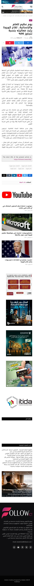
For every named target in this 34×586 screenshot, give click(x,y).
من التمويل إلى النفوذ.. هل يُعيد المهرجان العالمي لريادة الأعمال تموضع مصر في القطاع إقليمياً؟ (18, 454)
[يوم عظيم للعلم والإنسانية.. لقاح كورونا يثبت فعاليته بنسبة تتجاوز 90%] (17, 57)
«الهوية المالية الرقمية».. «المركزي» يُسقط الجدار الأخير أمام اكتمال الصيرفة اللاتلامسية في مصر (17, 451)
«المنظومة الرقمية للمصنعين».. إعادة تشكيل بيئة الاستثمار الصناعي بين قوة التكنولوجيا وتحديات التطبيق (17, 462)
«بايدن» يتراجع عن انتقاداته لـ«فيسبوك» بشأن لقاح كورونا (18, 261)
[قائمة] (31, 7)
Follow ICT (19, 38)
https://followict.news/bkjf (22, 159)
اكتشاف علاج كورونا (26, 166)
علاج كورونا (28, 168)
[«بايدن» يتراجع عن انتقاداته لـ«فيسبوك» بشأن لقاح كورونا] (17, 249)
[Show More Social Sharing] (3, 42)
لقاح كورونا (21, 168)
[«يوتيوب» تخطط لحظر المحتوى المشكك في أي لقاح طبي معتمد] (17, 195)
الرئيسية (30, 16)
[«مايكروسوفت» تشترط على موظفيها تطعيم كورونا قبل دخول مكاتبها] (17, 222)
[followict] (17, 6)
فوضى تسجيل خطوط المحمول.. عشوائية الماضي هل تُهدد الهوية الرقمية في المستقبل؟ (18, 458)
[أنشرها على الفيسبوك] (28, 42)
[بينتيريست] (9, 42)
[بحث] (3, 7)
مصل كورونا (13, 168)
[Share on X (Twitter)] (19, 42)
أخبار (31, 20)
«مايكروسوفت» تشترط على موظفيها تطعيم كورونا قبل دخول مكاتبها (17, 234)
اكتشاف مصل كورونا (15, 166)
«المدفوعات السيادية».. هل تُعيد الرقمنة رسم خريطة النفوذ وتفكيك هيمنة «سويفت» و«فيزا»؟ (18, 465)
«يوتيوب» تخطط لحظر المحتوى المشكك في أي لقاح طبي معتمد (17, 207)
